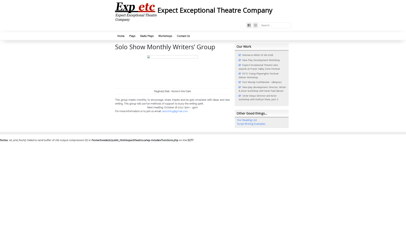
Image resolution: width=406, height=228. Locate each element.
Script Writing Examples (251, 124)
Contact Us (183, 36)
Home (120, 36)
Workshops (165, 36)
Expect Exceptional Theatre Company (214, 10)
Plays (132, 36)
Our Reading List (247, 120)
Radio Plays (147, 36)
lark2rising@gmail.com (175, 111)
